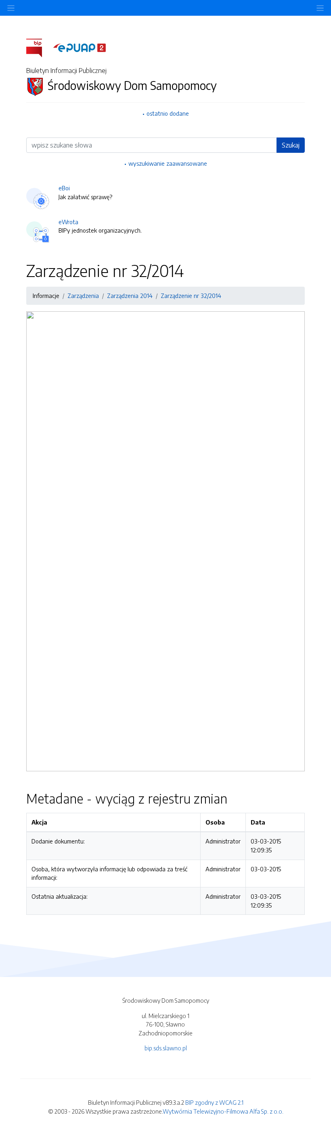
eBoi (64, 188)
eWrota (68, 221)
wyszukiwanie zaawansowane (167, 163)
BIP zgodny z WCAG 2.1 (214, 1102)
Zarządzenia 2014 (130, 295)
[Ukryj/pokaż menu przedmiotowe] (10, 7)
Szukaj (291, 145)
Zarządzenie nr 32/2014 (191, 295)
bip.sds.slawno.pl (166, 1048)
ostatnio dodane (168, 113)
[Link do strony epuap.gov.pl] (79, 47)
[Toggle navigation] (320, 7)
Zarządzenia (83, 295)
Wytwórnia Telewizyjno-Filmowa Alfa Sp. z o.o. (223, 1111)
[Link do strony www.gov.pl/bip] (39, 47)
